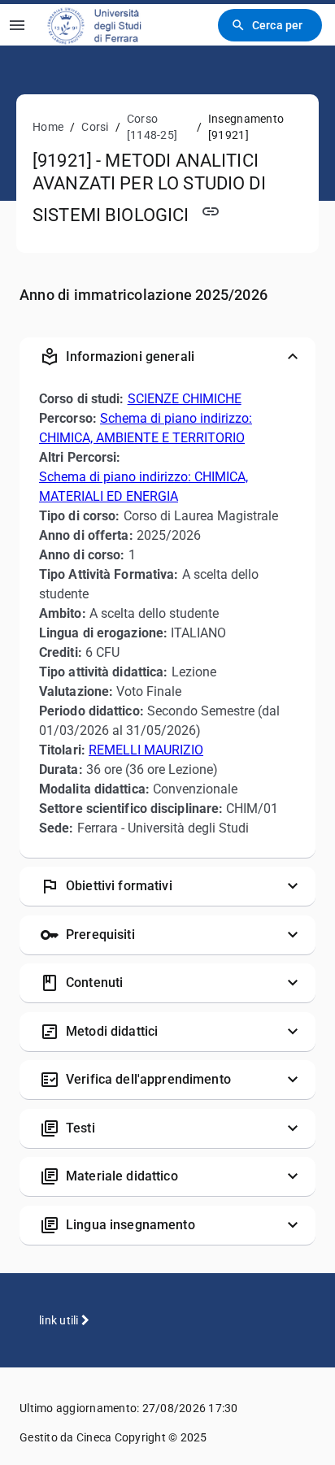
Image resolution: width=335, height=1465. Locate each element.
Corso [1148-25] (152, 126)
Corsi (94, 126)
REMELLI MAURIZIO (146, 750)
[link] (105, 24)
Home (48, 126)
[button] (167, 356)
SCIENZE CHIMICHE (184, 398)
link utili (60, 1320)
